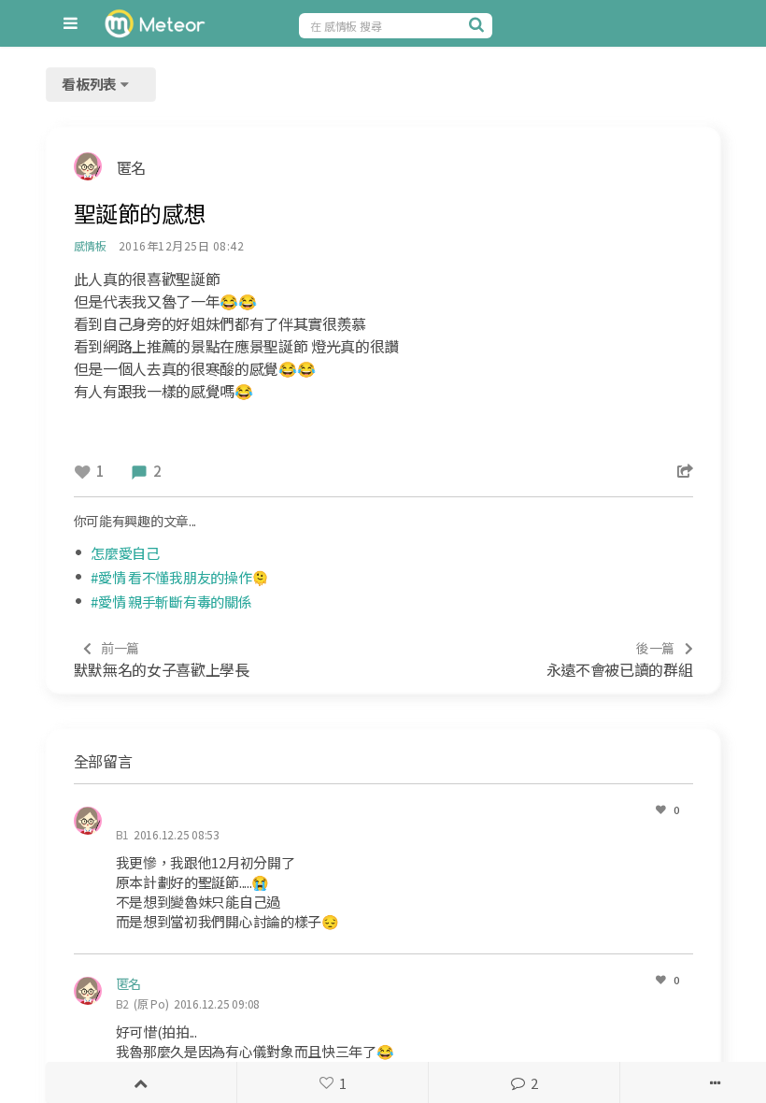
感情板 (90, 245)
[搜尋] (478, 24)
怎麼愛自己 (125, 553)
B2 (123, 1003)
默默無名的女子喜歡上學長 (161, 659)
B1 (123, 834)
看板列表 (91, 83)
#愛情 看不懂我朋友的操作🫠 (180, 577)
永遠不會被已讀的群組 (619, 659)
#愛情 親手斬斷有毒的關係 (171, 601)
